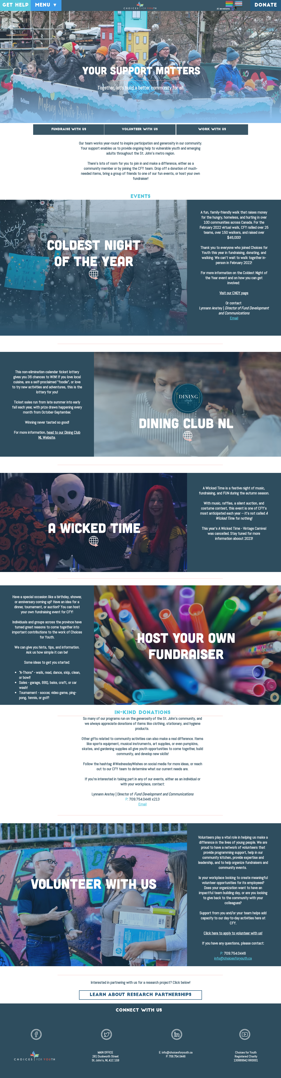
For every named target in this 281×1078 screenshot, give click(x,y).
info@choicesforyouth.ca (177, 1052)
